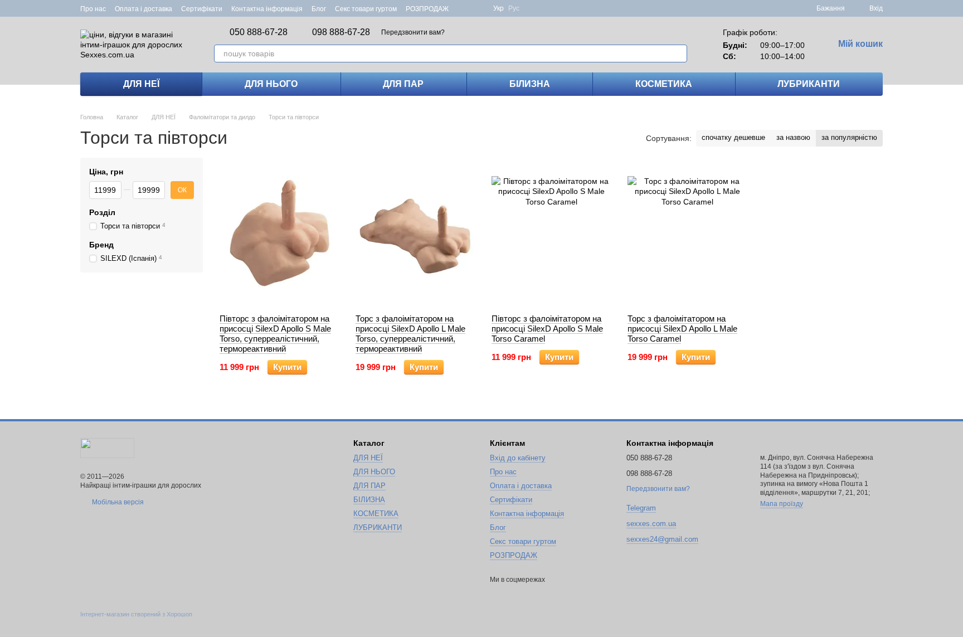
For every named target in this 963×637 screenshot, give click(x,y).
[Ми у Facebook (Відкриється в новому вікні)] (464, 8)
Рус (513, 8)
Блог (319, 9)
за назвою (793, 137)
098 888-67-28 (341, 32)
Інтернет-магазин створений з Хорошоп (136, 614)
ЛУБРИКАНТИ (808, 84)
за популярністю (849, 137)
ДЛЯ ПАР (403, 84)
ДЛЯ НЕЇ (141, 84)
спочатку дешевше (733, 137)
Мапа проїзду (781, 504)
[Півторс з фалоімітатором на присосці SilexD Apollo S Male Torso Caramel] (551, 235)
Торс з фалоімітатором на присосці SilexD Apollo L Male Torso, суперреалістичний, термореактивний (410, 333)
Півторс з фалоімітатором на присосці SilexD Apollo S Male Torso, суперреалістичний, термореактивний (275, 333)
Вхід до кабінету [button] (518, 458)
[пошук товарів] (678, 53)
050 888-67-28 (259, 32)
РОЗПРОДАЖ (427, 9)
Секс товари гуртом (366, 9)
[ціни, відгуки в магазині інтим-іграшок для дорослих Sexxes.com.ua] (107, 447)
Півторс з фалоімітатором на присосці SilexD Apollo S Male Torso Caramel (547, 328)
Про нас (93, 9)
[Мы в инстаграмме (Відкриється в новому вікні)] (477, 8)
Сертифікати (201, 9)
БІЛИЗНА (529, 84)
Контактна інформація (267, 9)
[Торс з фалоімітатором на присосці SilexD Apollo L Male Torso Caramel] (687, 235)
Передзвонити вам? (413, 32)
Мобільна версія (117, 502)
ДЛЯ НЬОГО (271, 84)
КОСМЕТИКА (663, 84)
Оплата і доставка (143, 9)
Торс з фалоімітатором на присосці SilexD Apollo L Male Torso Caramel (682, 328)
